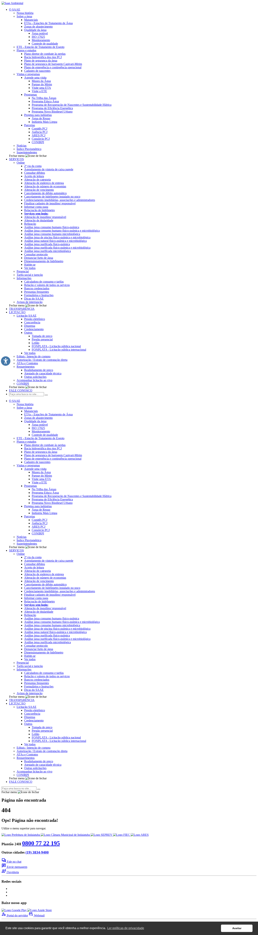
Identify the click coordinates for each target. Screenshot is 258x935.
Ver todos (30, 268)
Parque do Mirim (42, 84)
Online (21, 162)
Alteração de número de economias (45, 186)
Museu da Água (41, 81)
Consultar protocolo (36, 254)
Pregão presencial (42, 339)
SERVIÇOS (16, 159)
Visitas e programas (28, 74)
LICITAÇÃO (17, 312)
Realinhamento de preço (38, 370)
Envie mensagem (14, 866)
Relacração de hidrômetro (39, 210)
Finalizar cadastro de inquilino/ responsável (50, 203)
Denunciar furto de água (38, 257)
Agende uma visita (35, 77)
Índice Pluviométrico (29, 149)
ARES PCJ (38, 135)
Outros (28, 332)
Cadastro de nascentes (37, 70)
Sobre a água (24, 16)
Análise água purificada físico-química (47, 244)
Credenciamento (34, 329)
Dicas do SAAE (34, 298)
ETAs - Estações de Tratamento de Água (48, 23)
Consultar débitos (34, 172)
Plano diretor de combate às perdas (45, 53)
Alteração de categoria (37, 179)
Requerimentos (26, 366)
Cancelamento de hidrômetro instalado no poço (52, 196)
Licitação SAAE (26, 315)
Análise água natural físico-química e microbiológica (55, 240)
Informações (24, 278)
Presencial (23, 271)
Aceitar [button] (236, 928)
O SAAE (14, 9)
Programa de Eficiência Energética (52, 108)
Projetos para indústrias (38, 115)
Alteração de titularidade (38, 220)
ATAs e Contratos (27, 363)
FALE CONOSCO (20, 390)
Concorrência (32, 322)
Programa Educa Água (45, 101)
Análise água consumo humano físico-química (51, 227)
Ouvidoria (10, 872)
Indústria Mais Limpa (44, 121)
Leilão (35, 342)
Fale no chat (11, 861)
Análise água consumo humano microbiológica (52, 234)
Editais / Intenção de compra (33, 356)
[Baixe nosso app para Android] (14, 910)
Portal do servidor (15, 915)
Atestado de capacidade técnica (42, 373)
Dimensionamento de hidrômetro (43, 261)
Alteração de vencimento (39, 189)
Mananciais (31, 19)
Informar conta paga (36, 206)
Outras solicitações (35, 376)
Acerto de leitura (34, 176)
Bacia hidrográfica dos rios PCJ (43, 57)
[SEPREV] (102, 834)
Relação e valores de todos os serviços (47, 285)
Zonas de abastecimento (38, 26)
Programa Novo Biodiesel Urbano (52, 111)
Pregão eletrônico (34, 319)
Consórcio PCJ (41, 138)
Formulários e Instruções (38, 295)
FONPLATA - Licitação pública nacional (56, 346)
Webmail (37, 915)
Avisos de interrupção (29, 302)
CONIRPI (38, 142)
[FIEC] (122, 834)
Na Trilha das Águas (44, 98)
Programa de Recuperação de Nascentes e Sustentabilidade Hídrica (71, 104)
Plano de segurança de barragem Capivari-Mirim (53, 64)
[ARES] (140, 834)
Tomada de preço (42, 336)
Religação (30, 223)
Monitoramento (41, 40)
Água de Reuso (41, 118)
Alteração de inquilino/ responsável (45, 217)
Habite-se (30, 264)
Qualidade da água (35, 30)
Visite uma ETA (41, 87)
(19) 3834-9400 (37, 852)
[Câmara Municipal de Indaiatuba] (66, 834)
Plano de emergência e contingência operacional (52, 67)
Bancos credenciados (36, 288)
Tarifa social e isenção (30, 274)
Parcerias (29, 125)
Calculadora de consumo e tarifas (44, 281)
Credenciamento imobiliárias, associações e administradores (59, 200)
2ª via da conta (33, 166)
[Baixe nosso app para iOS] (39, 910)
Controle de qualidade (45, 43)
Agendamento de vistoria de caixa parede (48, 169)
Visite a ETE (39, 91)
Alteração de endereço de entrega (44, 183)
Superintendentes (27, 152)
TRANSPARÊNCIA (22, 308)
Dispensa (29, 325)
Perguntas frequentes (36, 291)
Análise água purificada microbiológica (47, 251)
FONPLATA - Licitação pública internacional (59, 349)
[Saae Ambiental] (12, 3)
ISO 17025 (38, 36)
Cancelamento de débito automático (45, 193)
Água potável (40, 33)
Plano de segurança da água (40, 60)
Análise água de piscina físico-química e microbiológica (57, 237)
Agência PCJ (39, 132)
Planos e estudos (26, 50)
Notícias (21, 145)
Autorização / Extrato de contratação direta (42, 359)
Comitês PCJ (39, 128)
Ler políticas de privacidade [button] (125, 928)
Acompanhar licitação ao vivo (34, 380)
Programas (30, 94)
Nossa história (25, 13)
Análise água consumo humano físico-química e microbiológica (62, 230)
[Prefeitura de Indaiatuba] (21, 834)
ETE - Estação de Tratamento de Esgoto (40, 47)
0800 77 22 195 (41, 843)
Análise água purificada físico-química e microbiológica (57, 247)
